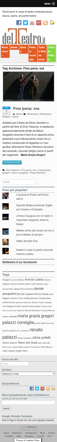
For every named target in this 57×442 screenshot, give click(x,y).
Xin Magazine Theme (28, 429)
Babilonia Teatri (42, 284)
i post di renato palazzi (30, 306)
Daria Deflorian (27, 288)
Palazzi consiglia (32, 53)
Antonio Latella (34, 279)
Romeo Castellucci (25, 338)
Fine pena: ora (26, 108)
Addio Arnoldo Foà (27, 241)
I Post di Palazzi (51, 53)
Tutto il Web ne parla (42, 53)
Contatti (40, 435)
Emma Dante (41, 294)
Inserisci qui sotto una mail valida (14, 398)
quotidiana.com (14, 330)
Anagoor (6, 279)
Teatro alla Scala (27, 342)
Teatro (15, 116)
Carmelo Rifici (8, 289)
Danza (23, 49)
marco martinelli (9, 316)
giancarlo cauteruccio (23, 302)
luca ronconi (7, 310)
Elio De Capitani (25, 294)
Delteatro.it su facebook (19, 262)
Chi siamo (29, 435)
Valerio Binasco (47, 347)
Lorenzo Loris (46, 306)
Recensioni (5, 51)
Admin (19, 113)
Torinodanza (35, 347)
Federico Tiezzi (16, 298)
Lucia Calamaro (18, 310)
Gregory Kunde (13, 306)
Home (6, 432)
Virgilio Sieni (21, 350)
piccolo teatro (40, 323)
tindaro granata (24, 347)
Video (18, 435)
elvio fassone (12, 170)
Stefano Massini (9, 342)
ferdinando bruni (31, 298)
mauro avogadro (20, 172)
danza (17, 288)
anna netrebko (18, 279)
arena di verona (18, 283)
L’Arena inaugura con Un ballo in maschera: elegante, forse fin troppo (34, 220)
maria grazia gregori (36, 315)
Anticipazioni (31, 432)
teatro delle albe (44, 343)
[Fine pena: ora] (28, 88)
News (14, 47)
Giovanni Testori (38, 302)
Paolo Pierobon (38, 172)
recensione (25, 330)
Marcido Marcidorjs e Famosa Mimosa (39, 310)
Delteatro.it (31, 426)
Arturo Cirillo (30, 283)
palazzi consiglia (18, 322)
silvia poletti (42, 337)
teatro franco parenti (10, 347)
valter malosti (8, 350)
